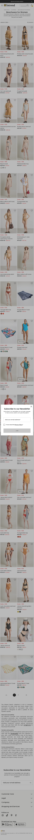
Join (17, 431)
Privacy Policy (18, 424)
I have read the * (14, 424)
